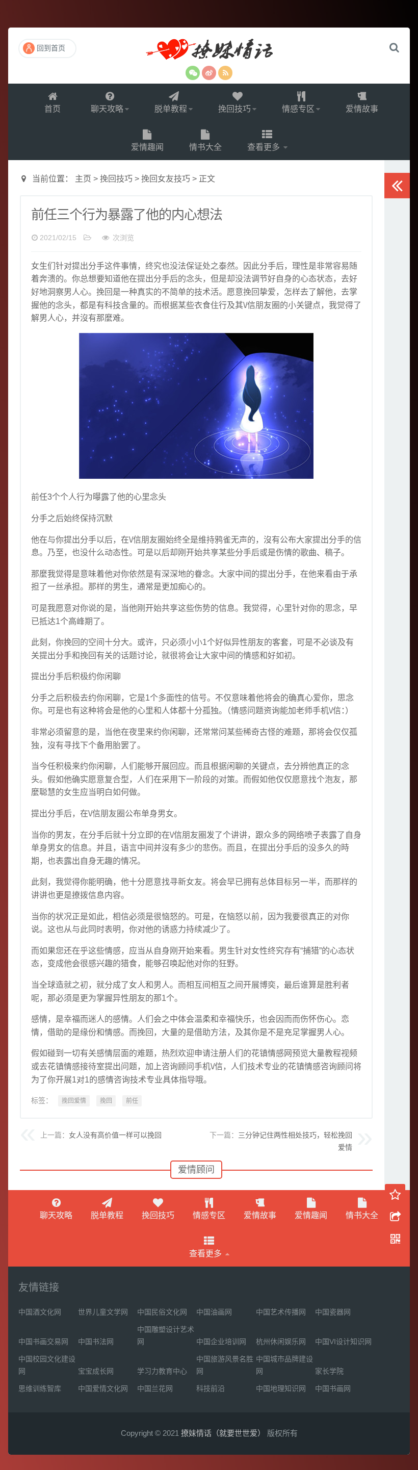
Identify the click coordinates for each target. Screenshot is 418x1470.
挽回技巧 (234, 109)
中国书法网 (96, 1341)
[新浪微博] (209, 73)
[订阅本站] (225, 73)
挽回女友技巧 (165, 178)
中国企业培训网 (221, 1341)
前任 (132, 1100)
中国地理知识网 (281, 1388)
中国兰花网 (155, 1388)
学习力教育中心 (162, 1371)
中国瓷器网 (333, 1312)
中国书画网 (333, 1388)
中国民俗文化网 (162, 1312)
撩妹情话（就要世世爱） (209, 50)
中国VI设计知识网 (343, 1341)
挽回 (106, 1100)
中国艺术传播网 (281, 1312)
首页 (52, 109)
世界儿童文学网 (103, 1312)
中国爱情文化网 (103, 1388)
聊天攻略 (107, 109)
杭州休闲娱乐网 (281, 1341)
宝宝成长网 (96, 1371)
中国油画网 (214, 1312)
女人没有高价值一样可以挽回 (115, 1135)
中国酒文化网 (39, 1312)
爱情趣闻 (147, 147)
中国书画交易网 (43, 1341)
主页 (83, 178)
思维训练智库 (39, 1388)
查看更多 (264, 147)
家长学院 (329, 1371)
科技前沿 (210, 1388)
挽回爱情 (74, 1100)
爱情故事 (362, 109)
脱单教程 (170, 109)
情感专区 (298, 109)
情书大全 (205, 147)
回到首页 (51, 48)
